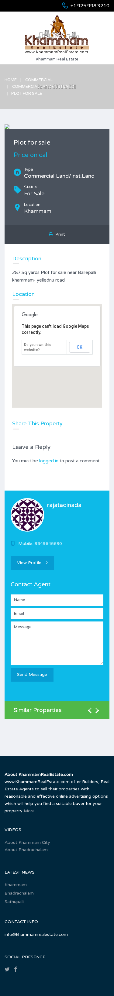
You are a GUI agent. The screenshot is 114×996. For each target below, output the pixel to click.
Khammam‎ (16, 884)
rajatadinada (64, 505)
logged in (48, 461)
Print (59, 234)
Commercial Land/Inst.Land (43, 86)
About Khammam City (27, 842)
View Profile (29, 562)
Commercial (39, 79)
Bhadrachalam (19, 893)
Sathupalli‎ (14, 901)
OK (79, 347)
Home (11, 79)
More (29, 810)
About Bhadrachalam (26, 849)
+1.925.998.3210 (90, 6)
